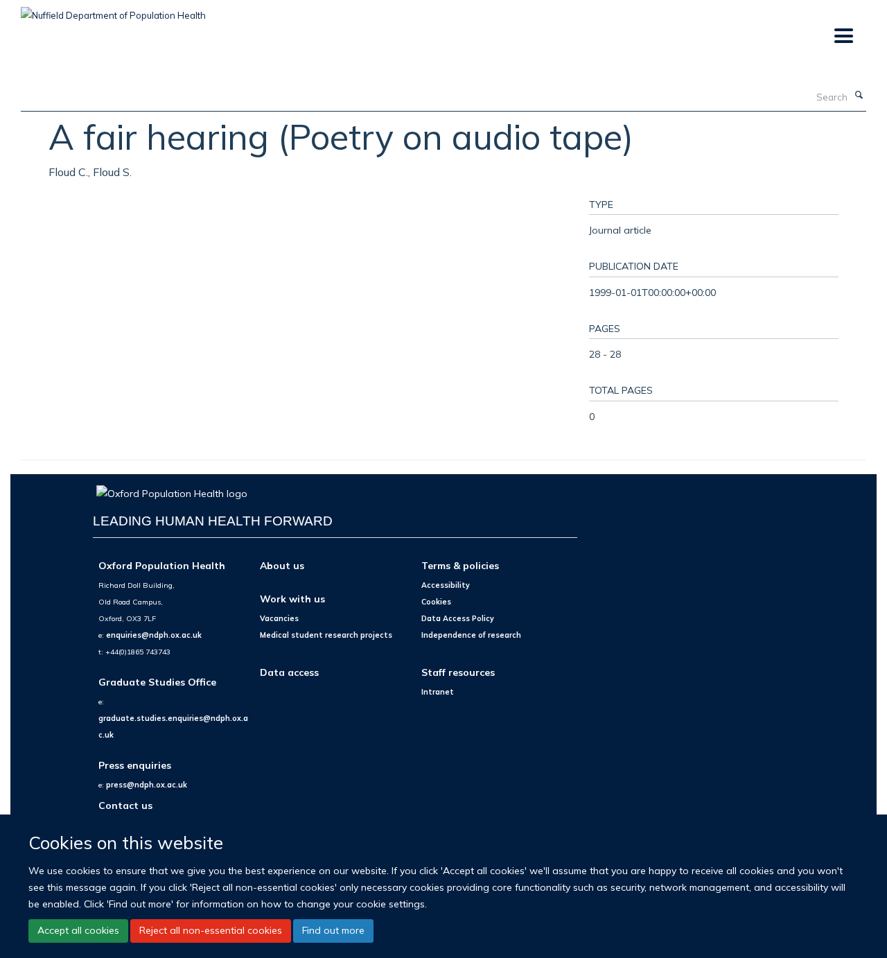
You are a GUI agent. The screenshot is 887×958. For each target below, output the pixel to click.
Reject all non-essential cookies (210, 930)
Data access (289, 672)
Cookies (436, 602)
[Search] (858, 95)
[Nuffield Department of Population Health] (113, 10)
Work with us (292, 598)
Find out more (333, 930)
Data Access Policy (457, 618)
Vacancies (279, 618)
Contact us (125, 805)
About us (282, 565)
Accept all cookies (78, 930)
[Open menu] (843, 36)
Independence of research (471, 635)
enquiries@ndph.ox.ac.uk (154, 635)
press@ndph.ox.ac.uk (146, 785)
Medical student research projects (326, 635)
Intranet (437, 692)
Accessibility (445, 585)
